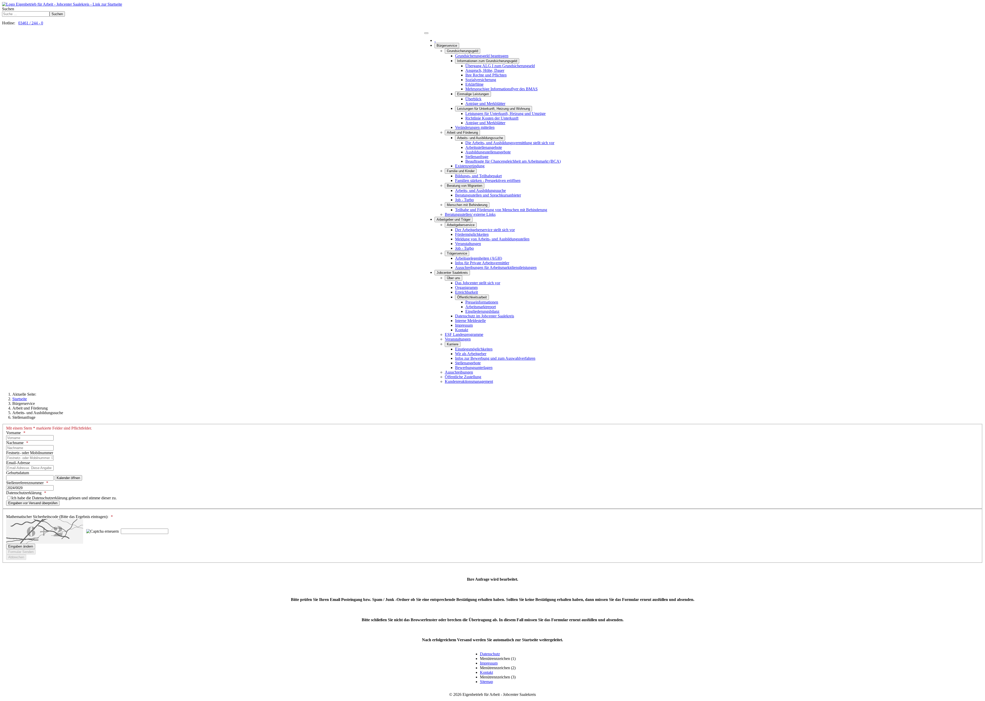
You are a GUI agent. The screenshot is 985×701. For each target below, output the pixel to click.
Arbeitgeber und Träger (453, 219)
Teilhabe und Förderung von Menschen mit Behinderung (501, 210)
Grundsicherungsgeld (462, 51)
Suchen (8, 9)
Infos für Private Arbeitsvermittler (482, 263)
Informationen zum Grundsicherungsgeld (487, 61)
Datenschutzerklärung (24, 493)
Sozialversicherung (480, 79)
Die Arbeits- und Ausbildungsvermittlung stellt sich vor (509, 143)
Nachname (15, 443)
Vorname (13, 433)
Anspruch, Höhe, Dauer (484, 70)
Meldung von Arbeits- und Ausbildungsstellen (492, 239)
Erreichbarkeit (466, 292)
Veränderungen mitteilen (475, 127)
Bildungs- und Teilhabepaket (478, 176)
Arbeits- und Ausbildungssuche (480, 138)
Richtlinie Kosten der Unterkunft (491, 118)
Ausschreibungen (459, 372)
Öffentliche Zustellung (463, 377)
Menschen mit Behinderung (467, 205)
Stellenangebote (468, 363)
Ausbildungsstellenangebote (488, 152)
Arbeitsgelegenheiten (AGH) (478, 258)
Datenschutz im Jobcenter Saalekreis (484, 316)
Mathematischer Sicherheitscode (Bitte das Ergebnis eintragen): (57, 516)
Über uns (453, 278)
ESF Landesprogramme (464, 334)
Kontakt (461, 330)
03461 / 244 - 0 (30, 23)
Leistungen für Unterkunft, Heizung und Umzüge (505, 113)
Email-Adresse (18, 463)
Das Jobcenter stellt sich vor (477, 283)
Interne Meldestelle (470, 320)
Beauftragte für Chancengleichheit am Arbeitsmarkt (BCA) (513, 161)
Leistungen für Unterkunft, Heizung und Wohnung (493, 109)
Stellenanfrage (476, 156)
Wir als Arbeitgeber (470, 354)
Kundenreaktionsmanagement (469, 381)
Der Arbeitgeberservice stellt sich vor (485, 230)
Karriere (452, 344)
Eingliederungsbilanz (482, 311)
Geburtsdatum (17, 473)
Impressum (464, 325)
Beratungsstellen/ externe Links (470, 214)
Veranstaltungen (468, 243)
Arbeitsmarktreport (480, 307)
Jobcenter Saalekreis (452, 273)
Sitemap (486, 681)
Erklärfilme (474, 84)
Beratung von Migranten (464, 186)
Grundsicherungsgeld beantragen (481, 56)
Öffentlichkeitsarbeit (472, 297)
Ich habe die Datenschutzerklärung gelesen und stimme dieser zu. (64, 498)
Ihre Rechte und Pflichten (486, 75)
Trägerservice (457, 253)
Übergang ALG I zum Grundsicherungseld (500, 66)
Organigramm (466, 287)
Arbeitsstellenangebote (483, 147)
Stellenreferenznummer (25, 483)
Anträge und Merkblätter (485, 103)
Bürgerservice (447, 45)
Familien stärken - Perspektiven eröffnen (487, 180)
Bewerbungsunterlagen (474, 367)
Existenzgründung (470, 166)
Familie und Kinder (461, 171)
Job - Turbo (464, 200)
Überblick (473, 99)
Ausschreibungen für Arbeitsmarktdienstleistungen (496, 267)
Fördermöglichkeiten (472, 234)
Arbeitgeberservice (461, 225)
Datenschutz (490, 654)
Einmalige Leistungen (473, 94)
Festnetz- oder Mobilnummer (29, 453)
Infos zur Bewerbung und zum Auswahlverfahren (495, 358)
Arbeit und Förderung (462, 132)
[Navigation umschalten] (426, 33)
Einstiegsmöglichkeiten (474, 349)
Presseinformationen (481, 302)
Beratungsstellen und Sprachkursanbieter (488, 195)
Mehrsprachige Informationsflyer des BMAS (501, 89)
